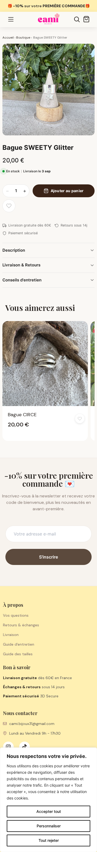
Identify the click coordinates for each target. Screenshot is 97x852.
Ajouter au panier (67, 190)
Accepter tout (48, 811)
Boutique (23, 37)
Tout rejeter (49, 840)
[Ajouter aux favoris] (8, 205)
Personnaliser (49, 826)
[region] (48, 799)
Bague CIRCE (22, 414)
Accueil (8, 37)
